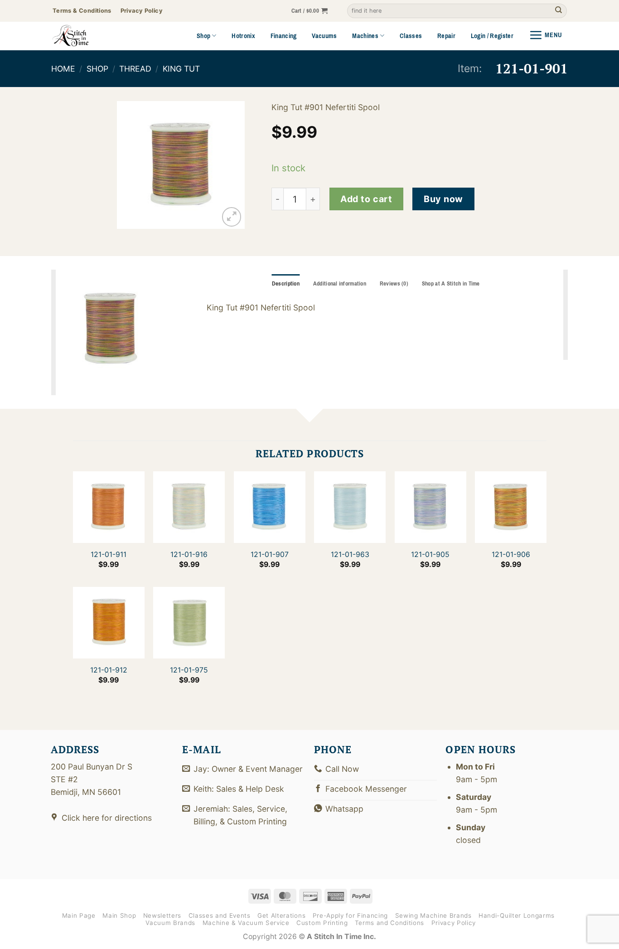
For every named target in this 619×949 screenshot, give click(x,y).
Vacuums (324, 36)
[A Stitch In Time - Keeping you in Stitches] (83, 36)
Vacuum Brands (170, 922)
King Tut (181, 68)
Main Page (79, 915)
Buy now (443, 199)
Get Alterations (281, 915)
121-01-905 (430, 554)
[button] (309, 11)
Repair (446, 36)
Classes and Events (220, 915)
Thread (135, 68)
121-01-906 (510, 554)
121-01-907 (269, 554)
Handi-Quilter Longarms (517, 915)
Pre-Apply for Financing (350, 915)
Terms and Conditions (389, 922)
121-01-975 (189, 670)
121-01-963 (349, 554)
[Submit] (558, 11)
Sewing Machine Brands (433, 915)
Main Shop (119, 915)
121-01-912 (108, 670)
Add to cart (366, 199)
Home (63, 68)
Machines (365, 36)
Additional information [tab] (339, 283)
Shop (203, 36)
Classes (411, 36)
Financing (284, 36)
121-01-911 (108, 554)
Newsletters (162, 915)
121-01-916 (189, 554)
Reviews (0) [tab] (394, 283)
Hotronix (243, 36)
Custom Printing (322, 922)
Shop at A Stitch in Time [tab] (451, 283)
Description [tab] (286, 283)
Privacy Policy (453, 922)
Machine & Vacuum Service (246, 922)
